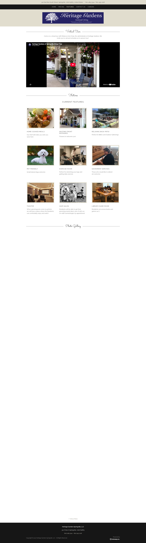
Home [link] (54, 7)
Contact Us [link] (80, 7)
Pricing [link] (61, 7)
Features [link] (70, 7)
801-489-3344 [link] (89, 2)
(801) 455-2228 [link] (78, 533)
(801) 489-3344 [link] (68, 533)
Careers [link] (91, 7)
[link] (73, 18)
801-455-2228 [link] (100, 2)
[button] (73, 519)
